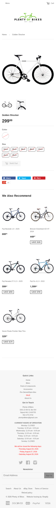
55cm (14, 148)
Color (4, 129)
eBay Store (28, 489)
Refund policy (27, 493)
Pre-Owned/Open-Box (28, 392)
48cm (31, 148)
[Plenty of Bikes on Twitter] (21, 464)
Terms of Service (41, 489)
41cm (5, 154)
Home (4, 35)
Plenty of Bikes (18, 497)
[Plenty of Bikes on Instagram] (35, 464)
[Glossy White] (5, 135)
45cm (14, 154)
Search (8, 489)
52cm (5, 148)
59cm (23, 148)
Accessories (28, 389)
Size (4, 144)
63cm (40, 148)
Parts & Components (28, 386)
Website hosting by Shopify (37, 497)
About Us (28, 398)
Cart (52, 3)
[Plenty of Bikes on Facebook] (28, 464)
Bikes (28, 383)
